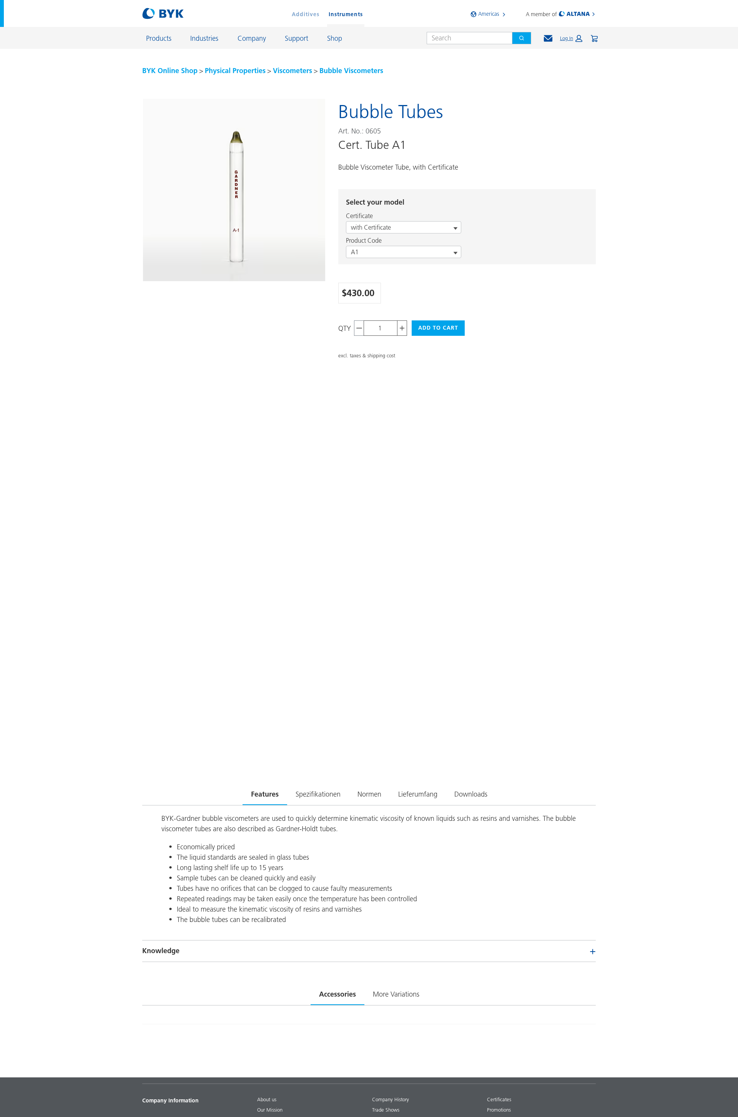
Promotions (499, 1110)
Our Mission (270, 1110)
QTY (344, 328)
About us (266, 1099)
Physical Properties (235, 70)
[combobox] (466, 38)
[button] (571, 38)
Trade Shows (385, 1110)
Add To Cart (438, 327)
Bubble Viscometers (351, 70)
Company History (390, 1099)
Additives (305, 14)
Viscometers (292, 70)
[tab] (265, 792)
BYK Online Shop (170, 70)
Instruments (346, 14)
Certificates (499, 1099)
